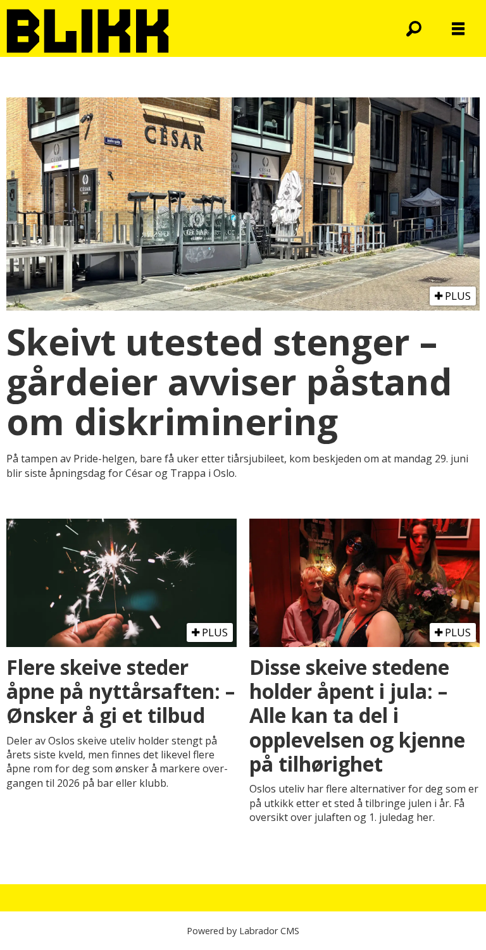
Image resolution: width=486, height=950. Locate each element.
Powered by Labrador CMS (243, 931)
